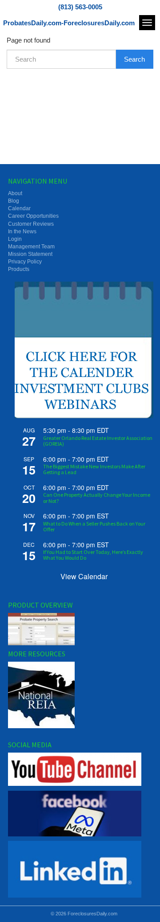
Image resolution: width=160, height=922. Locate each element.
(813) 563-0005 (80, 7)
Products (18, 269)
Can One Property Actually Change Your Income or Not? (96, 497)
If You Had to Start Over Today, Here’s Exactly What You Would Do (93, 555)
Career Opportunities (33, 216)
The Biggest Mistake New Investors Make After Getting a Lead (94, 469)
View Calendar (84, 576)
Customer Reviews (31, 224)
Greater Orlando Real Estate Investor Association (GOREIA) (97, 441)
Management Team (31, 246)
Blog (13, 201)
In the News (22, 231)
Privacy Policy (25, 262)
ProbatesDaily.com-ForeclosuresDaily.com (69, 23)
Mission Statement (30, 254)
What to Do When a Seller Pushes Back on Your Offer (94, 526)
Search (134, 59)
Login (15, 239)
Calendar (19, 208)
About (15, 193)
